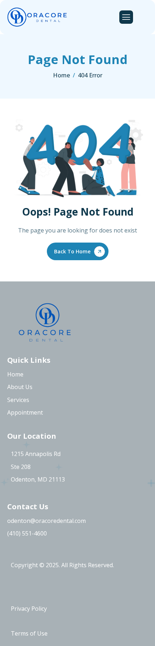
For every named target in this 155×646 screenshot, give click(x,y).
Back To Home (72, 251)
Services (18, 400)
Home (15, 374)
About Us (19, 387)
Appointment (25, 412)
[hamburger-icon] (126, 17)
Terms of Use (29, 633)
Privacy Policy (29, 609)
